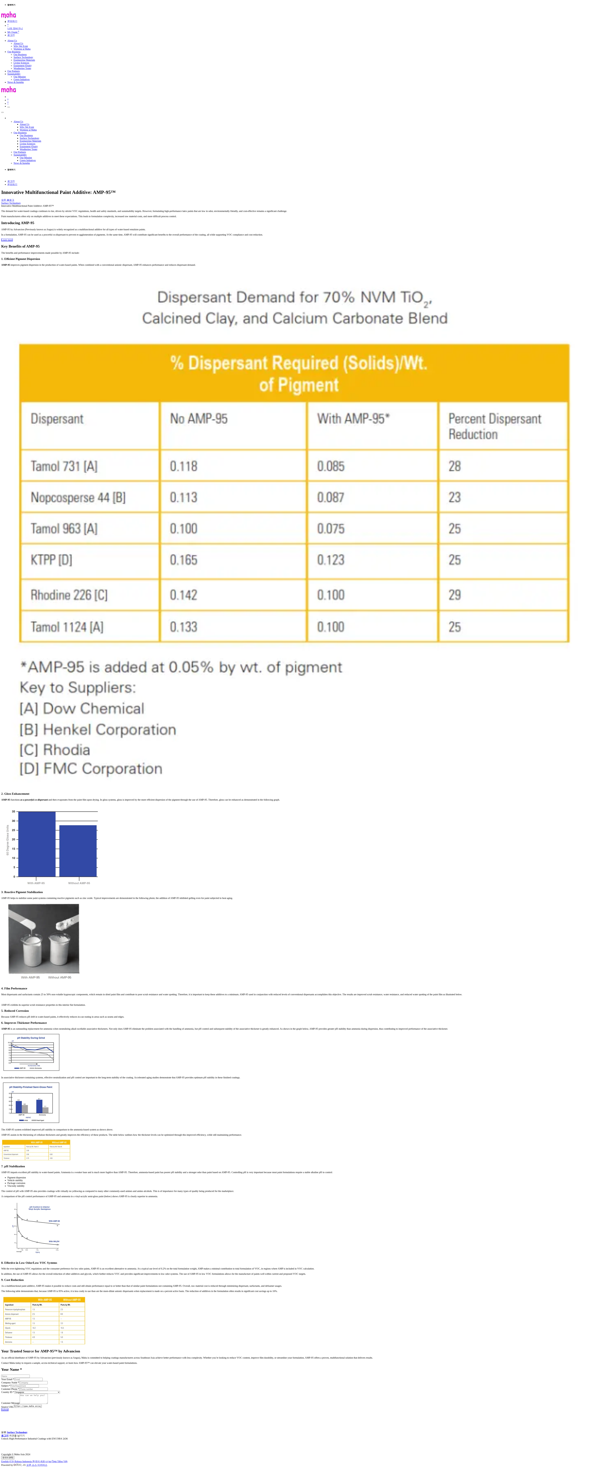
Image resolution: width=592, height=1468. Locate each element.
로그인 (11, 35)
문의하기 (12, 21)
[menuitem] (12, 40)
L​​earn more (7, 240)
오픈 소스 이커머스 (36, 1465)
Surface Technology (11, 203)
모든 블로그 (7, 200)
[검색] (37, 18)
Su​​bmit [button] (4, 1409)
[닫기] (2, 112)
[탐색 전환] (8, 107)
